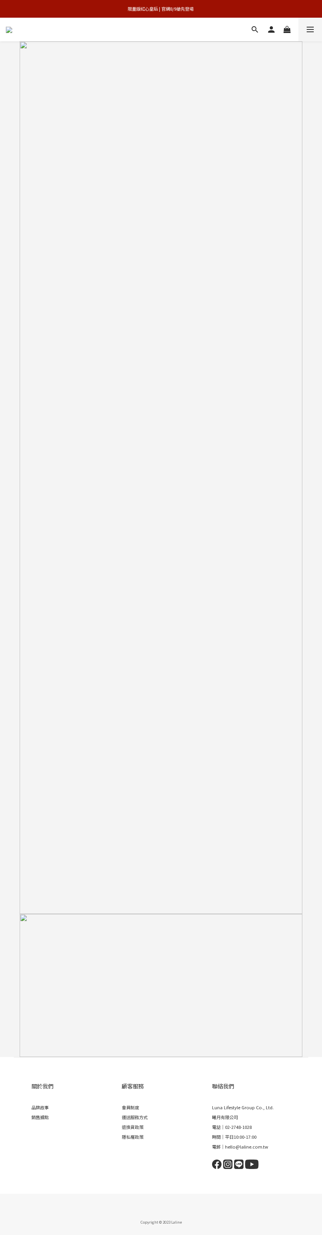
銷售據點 (40, 1117)
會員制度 (130, 1107)
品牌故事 (40, 1107)
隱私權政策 (132, 1137)
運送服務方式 (135, 1117)
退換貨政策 (132, 1127)
